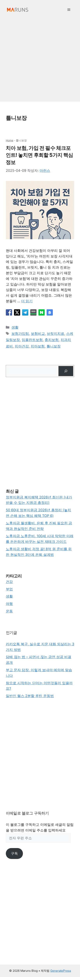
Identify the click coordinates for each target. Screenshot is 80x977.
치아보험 (38, 346)
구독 (14, 853)
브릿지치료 (55, 334)
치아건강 (22, 346)
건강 (9, 582)
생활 (14, 327)
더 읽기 (27, 301)
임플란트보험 (32, 340)
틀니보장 (54, 346)
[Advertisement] (40, 61)
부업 (9, 589)
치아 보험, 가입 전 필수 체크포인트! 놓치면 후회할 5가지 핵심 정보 (39, 155)
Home (9, 140)
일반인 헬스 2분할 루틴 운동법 (30, 696)
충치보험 (52, 340)
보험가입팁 (20, 334)
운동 (9, 611)
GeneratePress (60, 971)
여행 (9, 604)
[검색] (65, 371)
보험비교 (38, 334)
